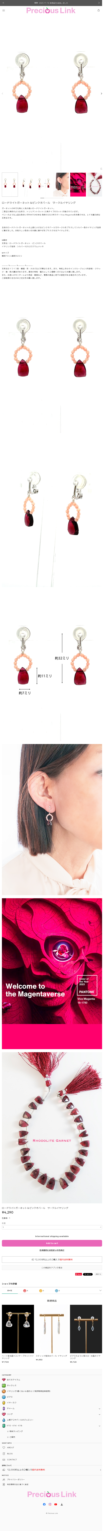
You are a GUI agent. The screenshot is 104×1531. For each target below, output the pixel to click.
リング (10, 1414)
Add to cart (52, 1243)
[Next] (101, 93)
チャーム (11, 1408)
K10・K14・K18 (14, 1425)
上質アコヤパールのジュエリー (20, 1419)
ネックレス (11, 1385)
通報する (98, 1274)
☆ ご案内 (11, 1437)
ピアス (10, 1397)
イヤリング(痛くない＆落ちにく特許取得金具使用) (28, 1391)
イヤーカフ (11, 1402)
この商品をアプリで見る (51, 1267)
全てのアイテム (13, 1379)
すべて (9, 1290)
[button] (3, 10)
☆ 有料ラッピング (15, 1431)
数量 (4, 1223)
